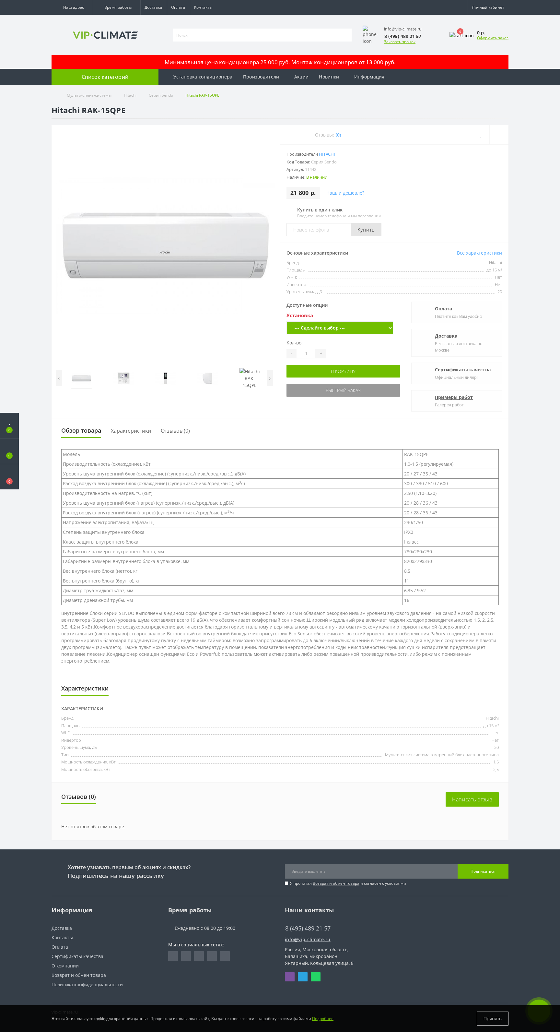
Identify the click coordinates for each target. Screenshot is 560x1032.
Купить (366, 229)
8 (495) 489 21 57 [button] (308, 928)
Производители (261, 77)
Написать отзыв (472, 799)
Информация (369, 77)
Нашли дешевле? (345, 193)
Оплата (178, 7)
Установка (299, 315)
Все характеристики (479, 253)
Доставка (153, 7)
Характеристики (131, 430)
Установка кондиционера (203, 77)
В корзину (340, 371)
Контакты (203, 7)
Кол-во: (294, 343)
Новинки (329, 77)
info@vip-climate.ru (308, 939)
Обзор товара (81, 430)
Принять (493, 1018)
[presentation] (59, 378)
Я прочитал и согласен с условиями (348, 883)
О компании (65, 966)
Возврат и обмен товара (336, 883)
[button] (72, 7)
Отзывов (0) (175, 430)
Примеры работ (454, 397)
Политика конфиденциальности (87, 984)
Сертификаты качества (463, 369)
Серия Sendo (161, 95)
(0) (338, 135)
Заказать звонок (399, 41)
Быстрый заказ (339, 390)
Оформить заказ (492, 38)
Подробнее (322, 1018)
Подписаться (483, 871)
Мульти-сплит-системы (89, 95)
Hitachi (130, 95)
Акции (301, 77)
